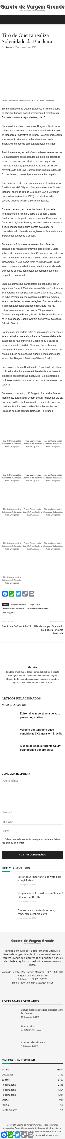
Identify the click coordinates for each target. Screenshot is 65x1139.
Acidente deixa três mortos (33, 1042)
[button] (60, 19)
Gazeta (9, 47)
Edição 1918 (35, 604)
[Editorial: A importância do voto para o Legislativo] (10, 717)
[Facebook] (28, 988)
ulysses (56, 1134)
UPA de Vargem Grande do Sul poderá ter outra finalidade (48, 630)
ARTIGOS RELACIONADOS (21, 698)
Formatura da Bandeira (13, 608)
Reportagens (9, 1084)
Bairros (6, 1079)
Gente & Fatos (9, 1110)
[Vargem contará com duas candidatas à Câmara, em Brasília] (10, 733)
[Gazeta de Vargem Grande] (32, 7)
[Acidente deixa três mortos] (10, 1046)
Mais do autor (14, 704)
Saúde (5, 1099)
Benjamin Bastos (18, 604)
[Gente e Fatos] (10, 1030)
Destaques (8, 1074)
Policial (6, 1104)
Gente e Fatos (27, 1026)
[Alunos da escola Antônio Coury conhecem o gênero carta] (10, 750)
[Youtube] (37, 988)
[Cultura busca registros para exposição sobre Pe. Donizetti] (10, 1014)
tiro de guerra (9, 612)
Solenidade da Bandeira (37, 608)
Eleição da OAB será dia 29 (16, 626)
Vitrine (5, 1069)
